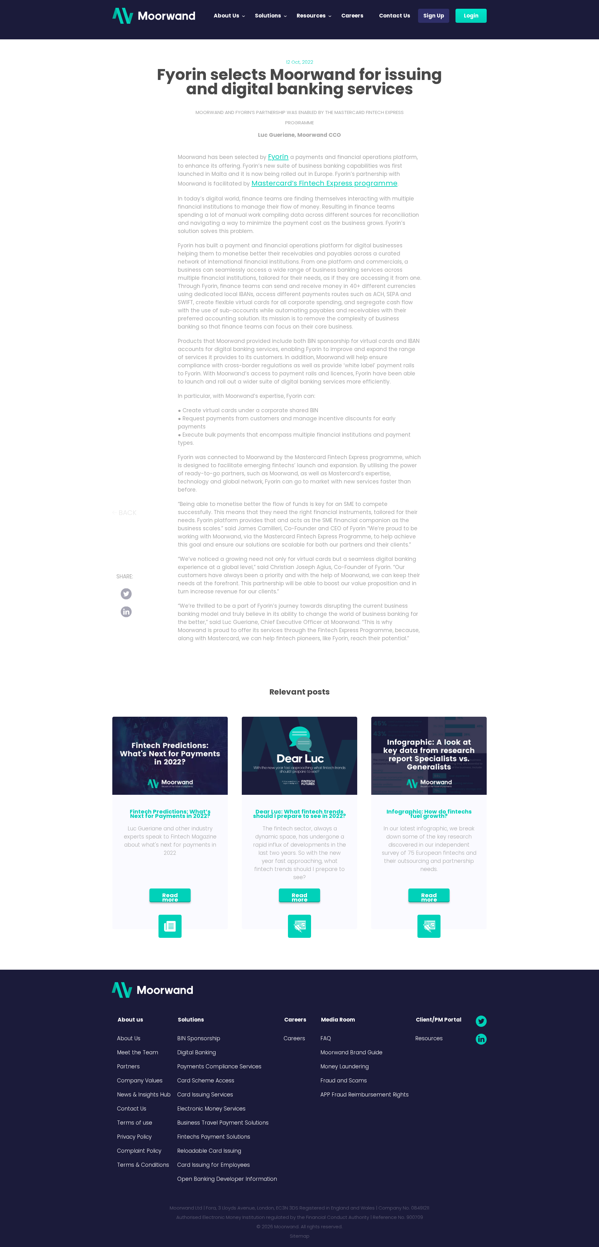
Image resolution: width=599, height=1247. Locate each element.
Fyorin (278, 156)
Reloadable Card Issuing (209, 1151)
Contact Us (394, 15)
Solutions (268, 15)
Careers (352, 15)
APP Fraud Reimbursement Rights (364, 1094)
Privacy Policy (134, 1137)
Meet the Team (137, 1052)
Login (471, 15)
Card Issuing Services (205, 1094)
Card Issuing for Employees (213, 1165)
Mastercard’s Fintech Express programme (324, 183)
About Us (226, 15)
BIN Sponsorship (198, 1038)
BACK (128, 512)
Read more (170, 896)
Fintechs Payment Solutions (213, 1137)
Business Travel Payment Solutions (223, 1122)
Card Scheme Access (205, 1080)
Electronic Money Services (211, 1108)
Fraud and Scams (343, 1080)
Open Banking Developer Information (227, 1179)
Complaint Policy (139, 1151)
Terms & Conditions (143, 1165)
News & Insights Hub (144, 1094)
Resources (311, 15)
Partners (128, 1066)
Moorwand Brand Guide (351, 1052)
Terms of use (134, 1122)
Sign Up (433, 15)
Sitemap (299, 1236)
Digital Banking (196, 1052)
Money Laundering (344, 1066)
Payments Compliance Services (219, 1066)
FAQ (325, 1038)
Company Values (140, 1080)
